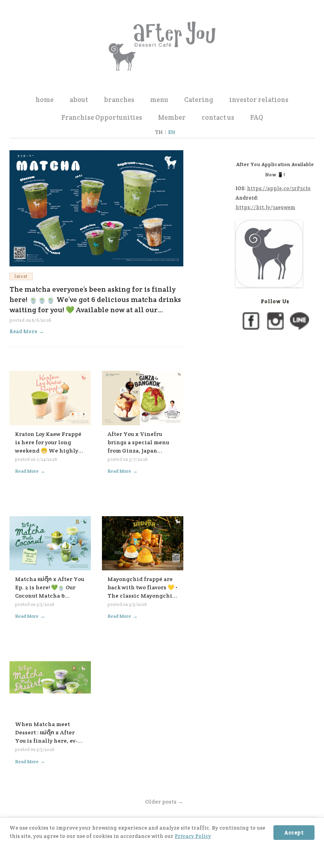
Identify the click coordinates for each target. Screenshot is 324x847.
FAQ (256, 117)
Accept (293, 832)
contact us (218, 117)
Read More (26, 331)
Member (172, 117)
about (79, 99)
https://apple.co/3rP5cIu (279, 188)
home (45, 99)
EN (171, 132)
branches (119, 99)
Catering (198, 99)
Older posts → (164, 801)
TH (159, 132)
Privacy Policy (193, 836)
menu (159, 99)
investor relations (258, 99)
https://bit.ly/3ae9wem (265, 207)
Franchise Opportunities (101, 117)
